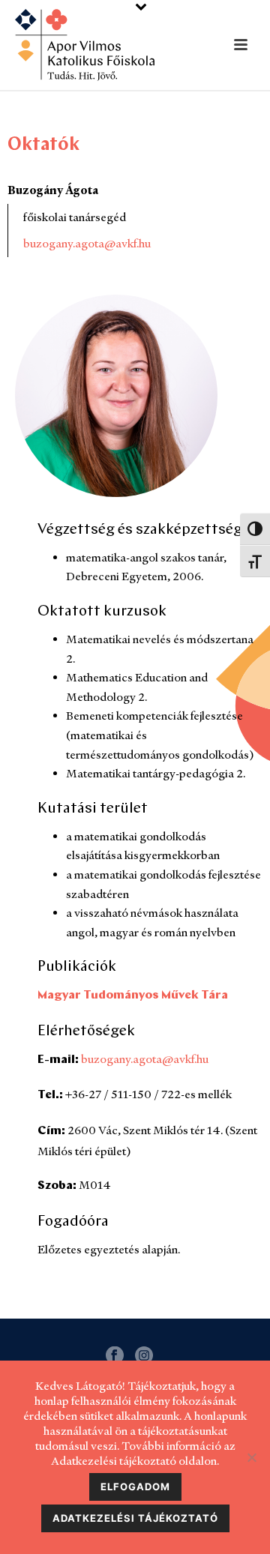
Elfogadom (135, 1487)
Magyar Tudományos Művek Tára (133, 996)
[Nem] (251, 1457)
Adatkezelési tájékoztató (135, 1518)
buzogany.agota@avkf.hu (87, 243)
